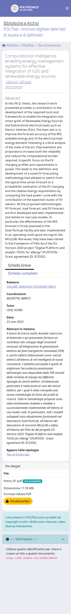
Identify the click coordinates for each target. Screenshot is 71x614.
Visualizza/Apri (19, 501)
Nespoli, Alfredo (18, 81)
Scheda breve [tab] (19, 265)
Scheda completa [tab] (23, 273)
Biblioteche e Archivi (21, 23)
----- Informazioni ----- (23, 539)
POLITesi (11, 45)
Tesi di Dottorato (49, 45)
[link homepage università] (22, 8)
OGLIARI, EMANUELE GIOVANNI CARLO (31, 287)
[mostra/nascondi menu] (67, 8)
